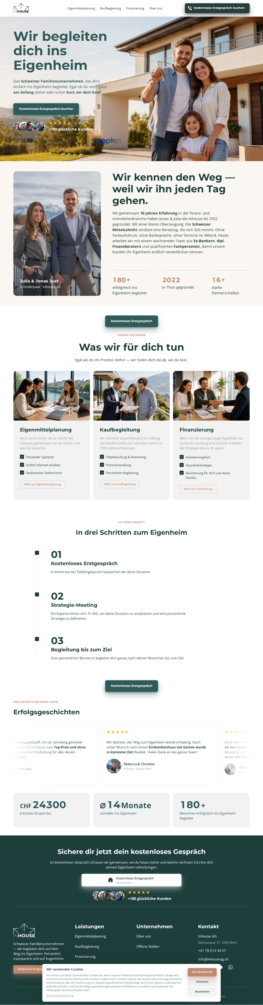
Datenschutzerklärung (60, 996)
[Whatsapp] (231, 967)
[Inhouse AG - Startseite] (21, 8)
